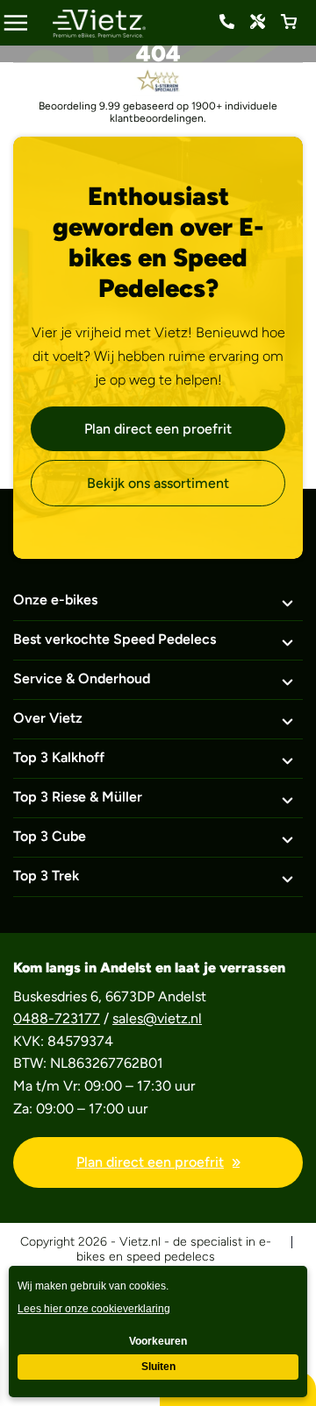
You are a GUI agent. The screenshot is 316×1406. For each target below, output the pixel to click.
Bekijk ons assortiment (158, 483)
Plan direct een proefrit (158, 428)
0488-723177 (56, 1018)
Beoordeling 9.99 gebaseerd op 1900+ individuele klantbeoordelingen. (158, 112)
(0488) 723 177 (226, 21)
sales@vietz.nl (157, 1018)
